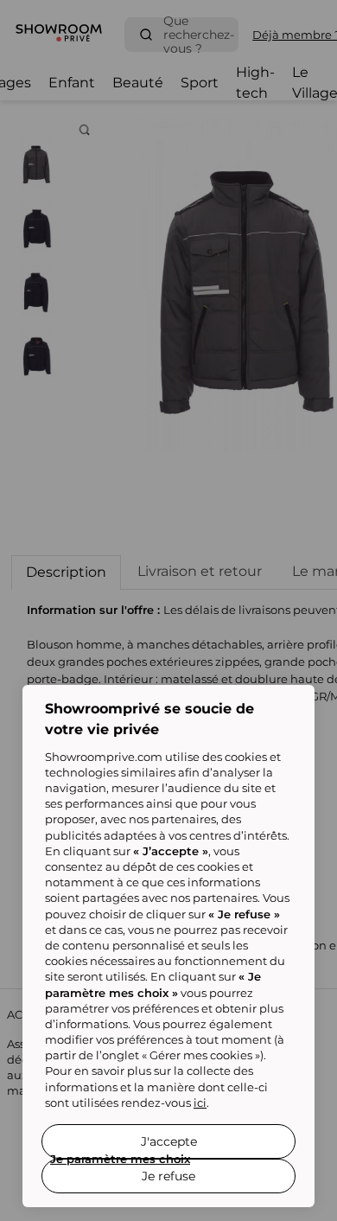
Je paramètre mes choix (120, 1159)
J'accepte (169, 1141)
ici (200, 1102)
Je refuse (168, 1176)
